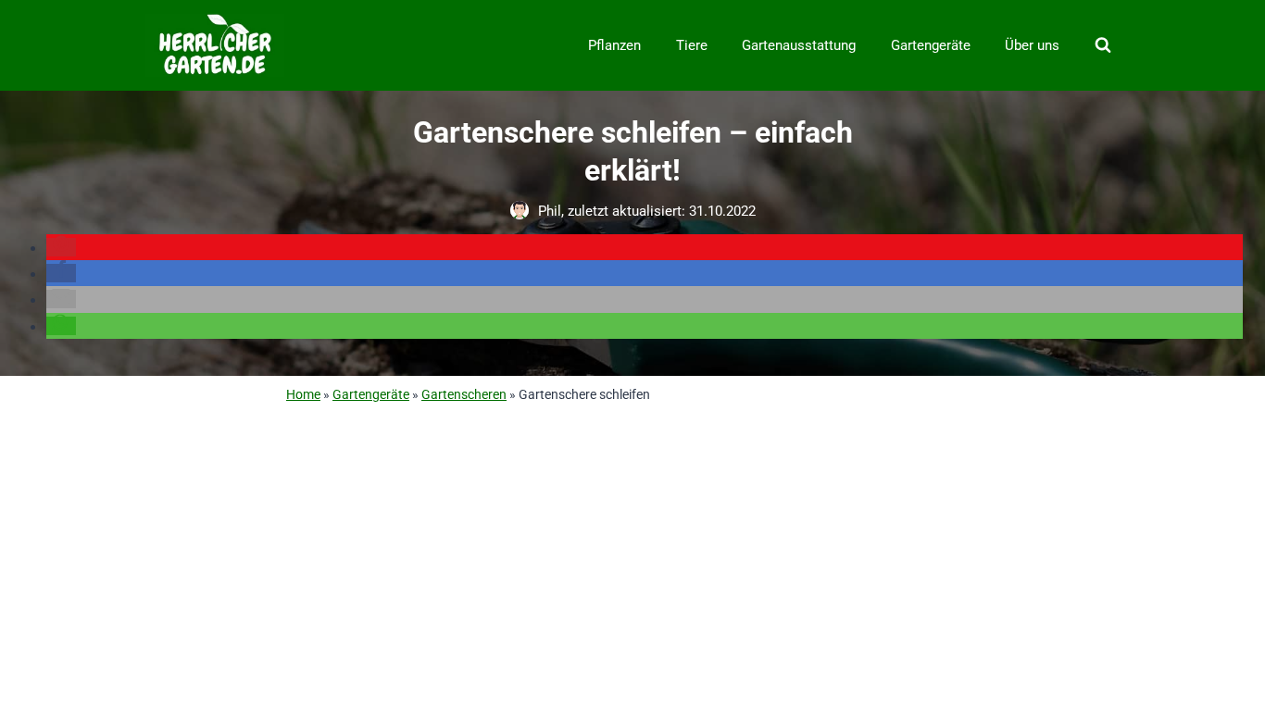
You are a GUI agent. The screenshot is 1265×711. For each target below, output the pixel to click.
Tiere (692, 45)
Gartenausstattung (799, 45)
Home (303, 394)
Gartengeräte (931, 45)
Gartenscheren (464, 394)
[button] (61, 247)
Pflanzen (614, 45)
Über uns (1032, 45)
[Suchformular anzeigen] (1103, 45)
